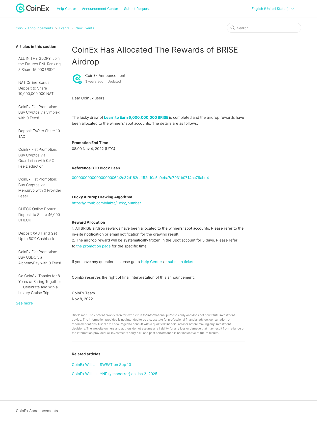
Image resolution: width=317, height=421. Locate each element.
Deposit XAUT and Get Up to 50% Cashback (37, 236)
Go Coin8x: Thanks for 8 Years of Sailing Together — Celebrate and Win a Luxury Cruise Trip (39, 284)
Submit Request (137, 8)
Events (64, 28)
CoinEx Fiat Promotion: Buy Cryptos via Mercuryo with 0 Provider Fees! (39, 187)
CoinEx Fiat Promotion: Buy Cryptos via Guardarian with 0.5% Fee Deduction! (37, 158)
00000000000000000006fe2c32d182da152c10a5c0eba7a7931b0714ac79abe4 (140, 177)
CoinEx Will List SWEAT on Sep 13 (101, 364)
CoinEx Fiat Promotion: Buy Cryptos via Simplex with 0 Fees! (39, 112)
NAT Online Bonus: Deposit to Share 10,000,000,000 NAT (35, 88)
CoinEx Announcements (34, 28)
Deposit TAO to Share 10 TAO (39, 133)
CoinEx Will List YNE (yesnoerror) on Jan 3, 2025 (114, 373)
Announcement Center (100, 8)
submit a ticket (180, 261)
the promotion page (93, 246)
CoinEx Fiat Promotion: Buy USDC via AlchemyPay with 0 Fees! (39, 257)
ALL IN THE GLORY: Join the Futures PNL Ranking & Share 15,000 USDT (39, 64)
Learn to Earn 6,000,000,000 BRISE (136, 117)
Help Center (66, 8)
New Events (85, 28)
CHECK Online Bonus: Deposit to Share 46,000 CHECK (39, 214)
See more (24, 303)
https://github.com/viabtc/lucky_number (106, 203)
